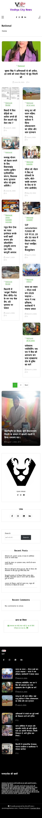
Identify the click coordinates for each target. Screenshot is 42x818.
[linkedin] (22, 17)
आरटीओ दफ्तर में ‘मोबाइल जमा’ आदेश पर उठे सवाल (21, 436)
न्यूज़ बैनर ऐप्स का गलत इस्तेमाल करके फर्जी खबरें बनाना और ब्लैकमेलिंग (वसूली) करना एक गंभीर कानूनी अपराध (10, 240)
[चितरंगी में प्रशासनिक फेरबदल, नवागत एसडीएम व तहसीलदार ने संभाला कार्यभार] (7, 749)
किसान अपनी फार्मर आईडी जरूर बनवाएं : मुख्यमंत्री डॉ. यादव (19, 787)
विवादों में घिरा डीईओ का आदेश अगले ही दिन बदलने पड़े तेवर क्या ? (10, 116)
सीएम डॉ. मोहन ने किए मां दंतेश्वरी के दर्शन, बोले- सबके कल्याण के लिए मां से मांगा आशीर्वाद (31, 178)
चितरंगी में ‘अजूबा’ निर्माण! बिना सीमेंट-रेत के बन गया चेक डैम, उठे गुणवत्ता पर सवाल (10, 299)
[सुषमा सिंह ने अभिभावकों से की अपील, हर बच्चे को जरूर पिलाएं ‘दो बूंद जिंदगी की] (21, 51)
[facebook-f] (16, 17)
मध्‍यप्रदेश (8, 222)
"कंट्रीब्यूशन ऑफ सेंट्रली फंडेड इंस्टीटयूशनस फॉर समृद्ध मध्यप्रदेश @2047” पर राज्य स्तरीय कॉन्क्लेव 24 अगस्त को (20, 789)
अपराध (7, 218)
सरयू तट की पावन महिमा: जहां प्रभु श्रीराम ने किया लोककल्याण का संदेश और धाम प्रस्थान (31, 121)
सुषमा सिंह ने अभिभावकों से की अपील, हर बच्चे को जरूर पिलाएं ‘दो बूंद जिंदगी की (21, 74)
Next (26, 385)
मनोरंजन (29, 282)
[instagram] (19, 17)
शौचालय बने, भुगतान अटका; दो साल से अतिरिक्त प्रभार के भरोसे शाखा (19, 556)
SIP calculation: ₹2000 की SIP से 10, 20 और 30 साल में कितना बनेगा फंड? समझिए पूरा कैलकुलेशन (31, 237)
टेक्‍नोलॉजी (8, 220)
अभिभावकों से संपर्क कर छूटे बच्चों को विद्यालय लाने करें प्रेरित (27, 715)
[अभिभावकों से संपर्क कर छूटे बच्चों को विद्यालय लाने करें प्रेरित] (7, 718)
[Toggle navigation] (3, 17)
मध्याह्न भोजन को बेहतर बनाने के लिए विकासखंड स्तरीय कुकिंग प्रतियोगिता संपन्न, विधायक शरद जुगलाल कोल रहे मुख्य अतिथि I (10, 171)
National (21, 66)
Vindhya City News (21, 9)
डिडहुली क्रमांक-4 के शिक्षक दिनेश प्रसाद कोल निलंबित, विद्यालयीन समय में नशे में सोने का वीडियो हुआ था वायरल (20, 577)
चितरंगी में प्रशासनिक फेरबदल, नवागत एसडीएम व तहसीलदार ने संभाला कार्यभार (27, 746)
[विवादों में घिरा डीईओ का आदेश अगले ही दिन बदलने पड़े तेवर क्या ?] (10, 93)
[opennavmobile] (39, 17)
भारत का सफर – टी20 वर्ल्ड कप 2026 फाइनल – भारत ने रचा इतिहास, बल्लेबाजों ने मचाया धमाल (31, 298)
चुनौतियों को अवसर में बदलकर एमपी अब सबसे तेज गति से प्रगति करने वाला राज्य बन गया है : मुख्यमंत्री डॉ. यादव (20, 792)
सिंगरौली (7, 105)
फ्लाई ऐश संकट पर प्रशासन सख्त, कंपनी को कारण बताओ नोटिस (20, 563)
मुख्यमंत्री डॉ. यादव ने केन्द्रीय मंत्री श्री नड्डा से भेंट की (18, 786)
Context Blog (35, 808)
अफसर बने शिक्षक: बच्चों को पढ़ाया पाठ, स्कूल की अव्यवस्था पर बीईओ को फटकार (19, 584)
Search (8, 533)
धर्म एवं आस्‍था (30, 105)
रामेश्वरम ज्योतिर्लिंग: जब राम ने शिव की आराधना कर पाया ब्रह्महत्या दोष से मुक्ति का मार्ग (31, 355)
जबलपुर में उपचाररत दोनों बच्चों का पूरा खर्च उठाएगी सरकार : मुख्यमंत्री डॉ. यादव (19, 783)
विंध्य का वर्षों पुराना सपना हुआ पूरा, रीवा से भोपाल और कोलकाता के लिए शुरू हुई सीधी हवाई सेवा (21, 569)
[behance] (25, 17)
